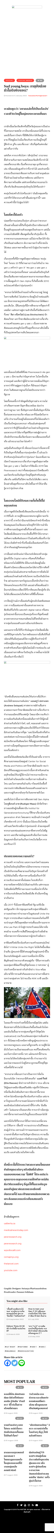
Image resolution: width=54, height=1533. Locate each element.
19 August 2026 (36, 1486)
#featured (23, 1347)
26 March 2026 (14, 1334)
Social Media (25, 80)
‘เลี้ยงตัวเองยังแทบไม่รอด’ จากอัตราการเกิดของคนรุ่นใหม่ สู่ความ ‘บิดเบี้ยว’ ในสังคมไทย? (16, 1312)
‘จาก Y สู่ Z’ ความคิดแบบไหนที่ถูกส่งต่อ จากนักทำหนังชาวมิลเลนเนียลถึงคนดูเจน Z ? (37, 1329)
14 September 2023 (15, 1319)
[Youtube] (25, 1505)
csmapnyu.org (11, 1256)
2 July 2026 (34, 1319)
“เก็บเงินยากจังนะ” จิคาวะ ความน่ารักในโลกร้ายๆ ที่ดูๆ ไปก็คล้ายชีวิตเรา (39, 1430)
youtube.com (10, 1270)
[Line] (21, 1363)
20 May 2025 (35, 1336)
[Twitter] (14, 1363)
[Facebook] (7, 1363)
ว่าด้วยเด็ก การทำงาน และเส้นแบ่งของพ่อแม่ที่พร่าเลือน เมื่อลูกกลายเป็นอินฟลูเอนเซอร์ (38, 1401)
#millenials (10, 1351)
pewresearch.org (12, 1236)
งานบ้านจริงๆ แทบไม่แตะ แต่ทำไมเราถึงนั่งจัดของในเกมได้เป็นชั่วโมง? (14, 1430)
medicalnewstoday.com (16, 1229)
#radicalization (26, 1351)
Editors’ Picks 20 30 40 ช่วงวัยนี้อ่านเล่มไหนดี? (16, 1328)
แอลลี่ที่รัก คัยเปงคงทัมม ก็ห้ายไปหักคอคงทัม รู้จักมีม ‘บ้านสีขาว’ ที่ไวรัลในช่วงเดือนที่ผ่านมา (14, 1401)
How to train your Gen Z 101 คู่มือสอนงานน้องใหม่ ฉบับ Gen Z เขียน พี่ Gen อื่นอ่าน (37, 1312)
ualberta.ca (9, 1223)
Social (9, 80)
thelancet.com (11, 1263)
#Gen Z (42, 1347)
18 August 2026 (11, 1413)
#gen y (33, 1347)
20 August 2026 (11, 1440)
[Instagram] (29, 1505)
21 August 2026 (36, 1440)
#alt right (10, 1347)
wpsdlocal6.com (12, 1250)
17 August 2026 (11, 1475)
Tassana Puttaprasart (37, 96)
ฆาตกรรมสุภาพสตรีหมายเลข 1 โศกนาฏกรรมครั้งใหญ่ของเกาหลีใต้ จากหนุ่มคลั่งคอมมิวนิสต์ (14, 1461)
